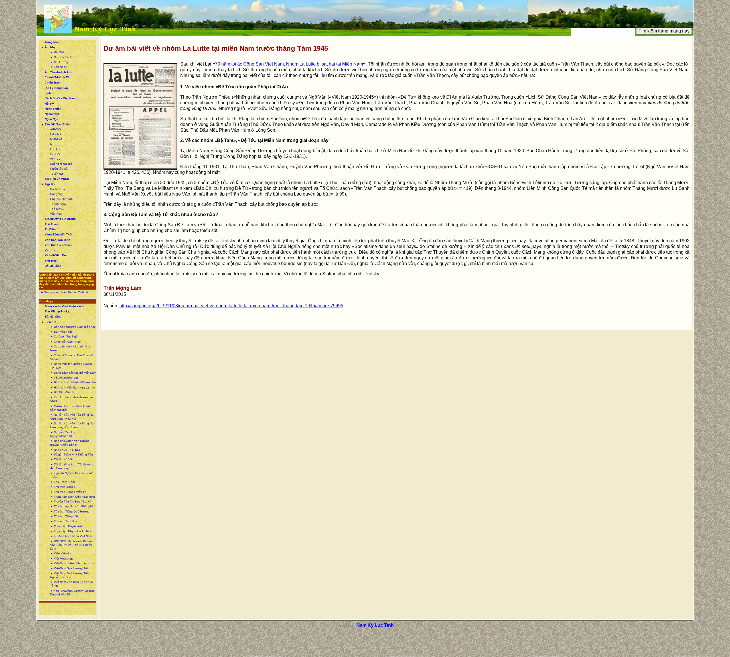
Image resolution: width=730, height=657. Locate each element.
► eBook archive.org (64, 377)
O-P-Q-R (55, 148)
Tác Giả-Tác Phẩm (57, 124)
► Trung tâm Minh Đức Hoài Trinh (72, 496)
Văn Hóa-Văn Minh (57, 239)
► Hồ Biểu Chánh (62, 392)
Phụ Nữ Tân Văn (61, 198)
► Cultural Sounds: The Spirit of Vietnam (71, 357)
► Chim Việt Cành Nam (65, 341)
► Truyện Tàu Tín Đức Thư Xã (70, 501)
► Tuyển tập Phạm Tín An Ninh (71, 531)
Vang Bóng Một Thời (58, 234)
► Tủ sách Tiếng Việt (64, 516)
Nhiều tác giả (59, 168)
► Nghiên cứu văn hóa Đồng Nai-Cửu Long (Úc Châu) (72, 425)
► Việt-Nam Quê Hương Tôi (69, 568)
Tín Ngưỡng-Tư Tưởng (60, 218)
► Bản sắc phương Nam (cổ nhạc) (73, 326)
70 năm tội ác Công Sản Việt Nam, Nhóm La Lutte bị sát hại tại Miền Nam (289, 64)
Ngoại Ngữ (52, 113)
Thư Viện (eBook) (57, 311)
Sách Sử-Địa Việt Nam (60, 98)
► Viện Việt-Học (61, 553)
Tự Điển (50, 229)
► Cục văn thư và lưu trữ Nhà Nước (70, 348)
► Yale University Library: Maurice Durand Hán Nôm (72, 592)
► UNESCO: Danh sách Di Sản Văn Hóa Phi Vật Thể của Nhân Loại (71, 545)
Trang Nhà (52, 42)
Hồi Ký (49, 103)
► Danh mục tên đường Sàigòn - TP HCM (72, 365)
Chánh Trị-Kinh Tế (57, 77)
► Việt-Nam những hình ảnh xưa (72, 563)
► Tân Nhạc (58, 66)
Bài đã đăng (53, 265)
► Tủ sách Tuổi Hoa (63, 521)
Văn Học (56, 213)
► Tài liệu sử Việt (62, 459)
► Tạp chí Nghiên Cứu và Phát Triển (71, 474)
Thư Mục (51, 260)
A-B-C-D (55, 129)
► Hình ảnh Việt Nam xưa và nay (72, 387)
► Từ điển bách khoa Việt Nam (71, 536)
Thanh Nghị (58, 204)
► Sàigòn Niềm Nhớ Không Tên (71, 454)
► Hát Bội (57, 52)
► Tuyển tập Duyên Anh (66, 526)
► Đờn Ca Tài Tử (62, 57)
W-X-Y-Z (55, 158)
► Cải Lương (59, 62)
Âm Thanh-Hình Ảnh (58, 72)
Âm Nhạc (51, 47)
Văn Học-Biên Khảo (58, 245)
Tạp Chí (50, 184)
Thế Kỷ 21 (57, 208)
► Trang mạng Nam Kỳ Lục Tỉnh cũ (64, 292)
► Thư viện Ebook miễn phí (68, 491)
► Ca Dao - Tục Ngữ (64, 336)
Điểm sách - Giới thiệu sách (64, 306)
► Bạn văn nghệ (61, 331)
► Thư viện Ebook (62, 486)
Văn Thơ (50, 250)
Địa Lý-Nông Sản (56, 88)
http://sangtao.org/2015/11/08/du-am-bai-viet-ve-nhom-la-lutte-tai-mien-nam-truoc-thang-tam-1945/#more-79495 (231, 305)
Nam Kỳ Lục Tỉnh (105, 29)
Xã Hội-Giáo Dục (56, 255)
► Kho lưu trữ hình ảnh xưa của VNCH (72, 399)
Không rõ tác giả (61, 163)
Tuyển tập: (57, 173)
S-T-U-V (55, 154)
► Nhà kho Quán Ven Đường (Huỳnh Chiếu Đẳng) (70, 442)
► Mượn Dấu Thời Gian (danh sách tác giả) (70, 407)
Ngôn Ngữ (51, 119)
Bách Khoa (57, 189)
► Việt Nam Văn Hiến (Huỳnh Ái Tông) (71, 583)
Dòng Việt (56, 194)
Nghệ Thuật (52, 108)
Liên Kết (50, 322)
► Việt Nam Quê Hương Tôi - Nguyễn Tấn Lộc (69, 575)
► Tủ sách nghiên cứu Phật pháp (72, 506)
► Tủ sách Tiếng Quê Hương (70, 511)
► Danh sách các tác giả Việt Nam (73, 372)
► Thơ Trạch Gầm (62, 481)
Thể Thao (51, 224)
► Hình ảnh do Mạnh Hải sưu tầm (73, 382)
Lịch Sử (50, 93)
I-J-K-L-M (56, 139)
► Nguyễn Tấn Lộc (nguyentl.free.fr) (63, 434)
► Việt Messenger (62, 558)
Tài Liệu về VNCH (57, 178)
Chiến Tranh (53, 82)
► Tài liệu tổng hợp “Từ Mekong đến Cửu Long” (71, 466)
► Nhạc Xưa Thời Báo (65, 449)
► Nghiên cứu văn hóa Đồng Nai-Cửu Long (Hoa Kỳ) (72, 416)
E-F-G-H (55, 134)
